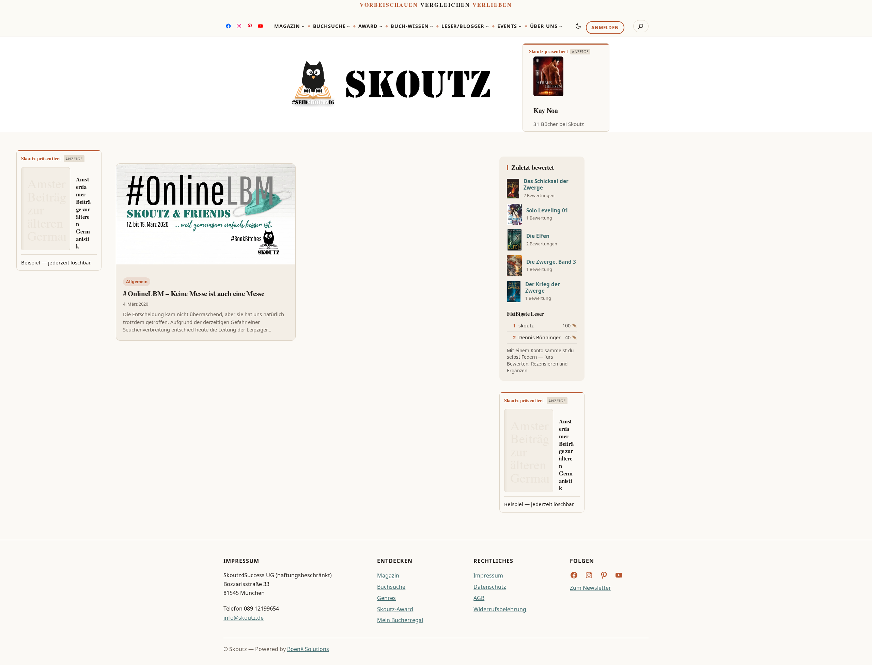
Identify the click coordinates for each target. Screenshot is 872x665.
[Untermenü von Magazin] (303, 26)
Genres (386, 598)
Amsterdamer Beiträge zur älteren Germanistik (83, 213)
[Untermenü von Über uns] (560, 26)
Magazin (388, 575)
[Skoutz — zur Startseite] (390, 84)
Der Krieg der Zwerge (542, 287)
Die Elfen (537, 236)
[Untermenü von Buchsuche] (348, 26)
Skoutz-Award (395, 609)
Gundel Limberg (557, 110)
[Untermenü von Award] (381, 26)
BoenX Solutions (308, 649)
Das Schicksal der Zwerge (546, 184)
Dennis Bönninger (539, 337)
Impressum (488, 575)
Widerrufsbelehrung (499, 609)
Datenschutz (489, 586)
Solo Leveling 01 (547, 210)
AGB (478, 598)
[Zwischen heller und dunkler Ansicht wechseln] (578, 25)
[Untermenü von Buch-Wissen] (431, 26)
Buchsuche (391, 586)
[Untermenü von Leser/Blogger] (487, 26)
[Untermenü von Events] (520, 26)
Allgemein (136, 282)
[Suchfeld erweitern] (641, 26)
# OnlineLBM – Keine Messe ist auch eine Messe (193, 293)
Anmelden (605, 28)
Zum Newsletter (590, 587)
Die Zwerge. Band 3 (551, 262)
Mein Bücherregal (400, 620)
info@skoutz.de (243, 617)
